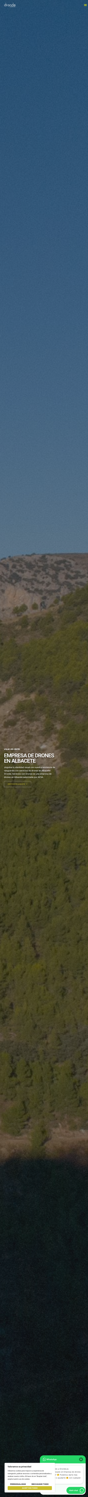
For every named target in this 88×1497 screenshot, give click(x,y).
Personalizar (18, 1484)
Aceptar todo (30, 1488)
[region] (30, 1477)
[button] (81, 1459)
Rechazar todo (40, 1484)
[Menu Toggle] (85, 5)
